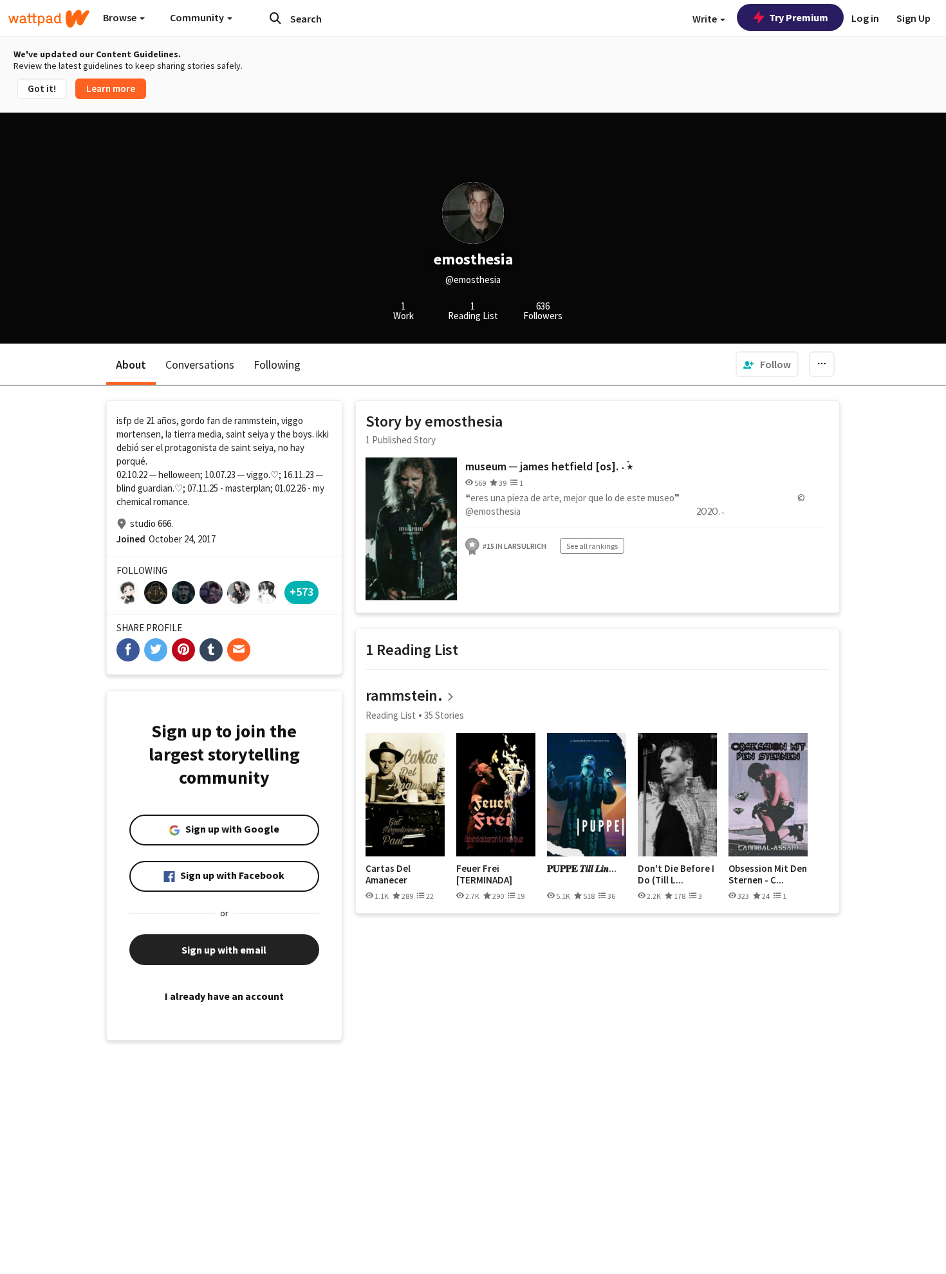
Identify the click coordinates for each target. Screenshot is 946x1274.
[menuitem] (767, 364)
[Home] (48, 18)
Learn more (110, 88)
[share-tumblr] (211, 649)
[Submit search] (275, 18)
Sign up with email (223, 949)
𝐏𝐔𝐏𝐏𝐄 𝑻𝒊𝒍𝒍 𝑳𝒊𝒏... (582, 868)
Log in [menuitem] (865, 18)
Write (705, 18)
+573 (301, 591)
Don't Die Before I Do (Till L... (676, 874)
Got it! (42, 88)
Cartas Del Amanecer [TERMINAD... (393, 874)
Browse (120, 17)
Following (277, 364)
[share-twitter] (155, 649)
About (131, 364)
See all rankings (592, 546)
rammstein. (404, 695)
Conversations (199, 364)
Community (198, 17)
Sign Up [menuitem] (913, 18)
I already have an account (224, 996)
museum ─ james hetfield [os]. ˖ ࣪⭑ (549, 466)
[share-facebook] (128, 649)
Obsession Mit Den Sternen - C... (767, 874)
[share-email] (238, 649)
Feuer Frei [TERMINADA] (484, 874)
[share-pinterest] (183, 649)
